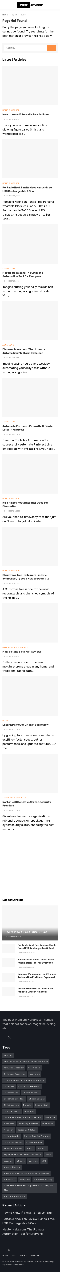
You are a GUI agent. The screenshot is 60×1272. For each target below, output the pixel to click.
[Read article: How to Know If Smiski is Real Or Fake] (30, 86)
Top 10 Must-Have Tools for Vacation (22, 1155)
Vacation (33, 1161)
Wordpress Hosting (43, 1180)
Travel (48, 1155)
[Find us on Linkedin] (15, 1037)
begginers (35, 1074)
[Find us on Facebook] (3, 1037)
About (5, 1255)
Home (5, 15)
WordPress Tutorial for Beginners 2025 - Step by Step (28, 1188)
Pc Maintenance (34, 1142)
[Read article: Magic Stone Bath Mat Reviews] (30, 623)
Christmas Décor (31, 1093)
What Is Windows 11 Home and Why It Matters (26, 1173)
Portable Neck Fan (13, 1149)
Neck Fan (8, 1130)
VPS (44, 1161)
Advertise (35, 1255)
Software (42, 1149)
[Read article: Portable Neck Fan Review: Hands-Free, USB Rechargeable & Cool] (30, 159)
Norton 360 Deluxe (27, 1130)
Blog (5, 720)
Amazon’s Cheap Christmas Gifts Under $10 (26, 1062)
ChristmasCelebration (29, 1086)
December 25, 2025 (26, 996)
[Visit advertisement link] (30, 865)
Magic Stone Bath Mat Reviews (21, 651)
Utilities (21, 1161)
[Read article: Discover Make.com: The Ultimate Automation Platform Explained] (30, 320)
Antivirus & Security (14, 798)
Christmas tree (11, 1105)
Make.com (9, 1124)
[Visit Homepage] (30, 5)
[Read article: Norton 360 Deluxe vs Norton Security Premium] (30, 773)
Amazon (8, 1055)
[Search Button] (56, 5)
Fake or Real (41, 1105)
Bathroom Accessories (15, 647)
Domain (27, 1105)
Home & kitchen (12, 1111)
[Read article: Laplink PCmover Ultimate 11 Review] (30, 696)
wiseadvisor (18, 1265)
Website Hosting (12, 1167)
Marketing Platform (28, 1124)
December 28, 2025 (27, 953)
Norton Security (12, 1136)
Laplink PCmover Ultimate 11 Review (25, 724)
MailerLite (50, 1118)
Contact (23, 1255)
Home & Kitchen (11, 110)
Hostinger (29, 1111)
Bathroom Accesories (14, 1074)
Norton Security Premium (37, 1136)
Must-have (47, 1124)
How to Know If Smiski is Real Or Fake (25, 114)
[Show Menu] (3, 5)
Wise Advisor (16, 1261)
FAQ (14, 1255)
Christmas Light (37, 1099)
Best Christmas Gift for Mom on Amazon (24, 1080)
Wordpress (25, 1180)
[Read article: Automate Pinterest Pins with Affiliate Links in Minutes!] (30, 397)
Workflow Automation (15, 1196)
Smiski (30, 1149)
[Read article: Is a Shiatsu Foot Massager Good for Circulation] (30, 474)
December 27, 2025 (26, 967)
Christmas (9, 1086)
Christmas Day (11, 1093)
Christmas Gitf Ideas (14, 1099)
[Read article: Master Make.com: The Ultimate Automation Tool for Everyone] (30, 244)
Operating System (13, 1142)
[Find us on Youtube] (20, 1037)
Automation (8, 268)
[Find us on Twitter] (9, 1037)
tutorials (8, 1161)
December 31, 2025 (13, 937)
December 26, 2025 (26, 982)
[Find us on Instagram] (14, 1250)
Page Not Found (18, 15)
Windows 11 (9, 1180)
